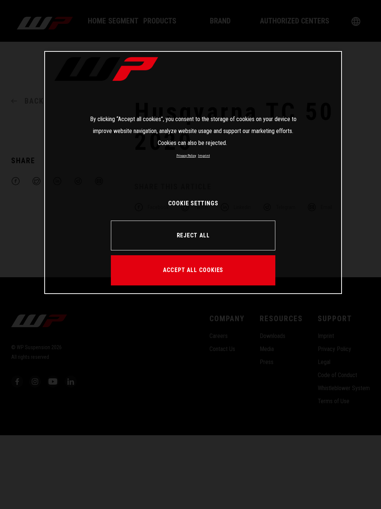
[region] (193, 172)
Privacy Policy (186, 156)
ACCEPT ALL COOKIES (193, 270)
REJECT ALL (193, 235)
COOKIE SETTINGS (193, 203)
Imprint (204, 156)
